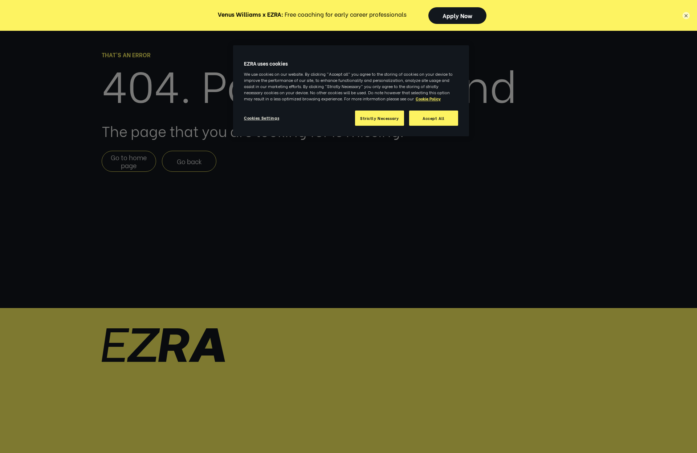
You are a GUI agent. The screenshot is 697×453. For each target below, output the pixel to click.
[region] (351, 90)
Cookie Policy (428, 98)
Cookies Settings (261, 118)
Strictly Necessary (379, 118)
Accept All (434, 118)
